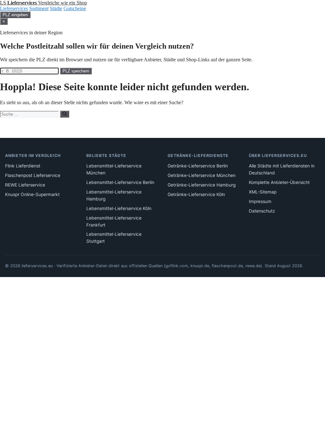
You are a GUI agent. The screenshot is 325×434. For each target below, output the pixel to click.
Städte (56, 8)
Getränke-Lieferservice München (201, 175)
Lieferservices (14, 8)
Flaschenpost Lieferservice (32, 175)
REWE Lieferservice (25, 184)
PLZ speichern (76, 71)
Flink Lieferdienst (22, 165)
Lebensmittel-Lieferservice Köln (118, 208)
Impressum (260, 201)
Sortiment (39, 8)
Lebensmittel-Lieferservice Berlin (120, 182)
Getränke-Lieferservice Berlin (198, 165)
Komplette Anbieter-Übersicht (279, 182)
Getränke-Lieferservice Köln (196, 194)
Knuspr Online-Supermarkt (32, 194)
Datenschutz (262, 211)
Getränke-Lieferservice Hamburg (201, 184)
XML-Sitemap (262, 191)
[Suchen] (64, 114)
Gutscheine (74, 8)
